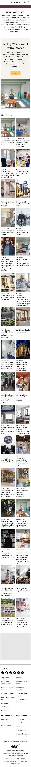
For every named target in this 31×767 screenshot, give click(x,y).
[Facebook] (6, 672)
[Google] (2, 672)
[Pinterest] (18, 672)
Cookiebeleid (11, 750)
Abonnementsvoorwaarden (15, 755)
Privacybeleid (20, 750)
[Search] (28, 2)
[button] (8, 753)
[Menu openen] (2, 2)
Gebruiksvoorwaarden (21, 753)
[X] (22, 672)
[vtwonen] (15, 2)
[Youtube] (14, 672)
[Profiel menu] (25, 2)
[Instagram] (10, 672)
